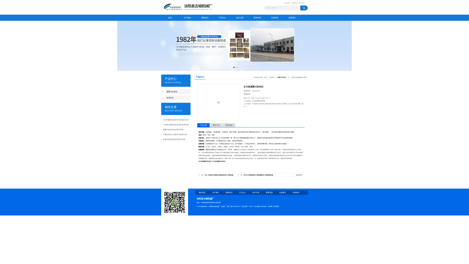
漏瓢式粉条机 (171, 92)
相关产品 (216, 125)
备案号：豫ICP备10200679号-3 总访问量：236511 (237, 206)
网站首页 (202, 192)
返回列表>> (300, 175)
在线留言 (295, 3)
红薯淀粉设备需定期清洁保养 (174, 139)
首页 (170, 18)
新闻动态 (205, 18)
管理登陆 (276, 206)
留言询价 (229, 125)
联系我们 (302, 3)
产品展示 (272, 77)
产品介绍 (203, 125)
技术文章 (240, 18)
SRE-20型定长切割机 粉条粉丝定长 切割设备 (219, 175)
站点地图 (257, 206)
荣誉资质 (257, 18)
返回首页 (287, 3)
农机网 (270, 206)
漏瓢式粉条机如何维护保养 (173, 130)
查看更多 (170, 98)
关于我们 (187, 18)
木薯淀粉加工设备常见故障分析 (175, 134)
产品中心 (222, 18)
